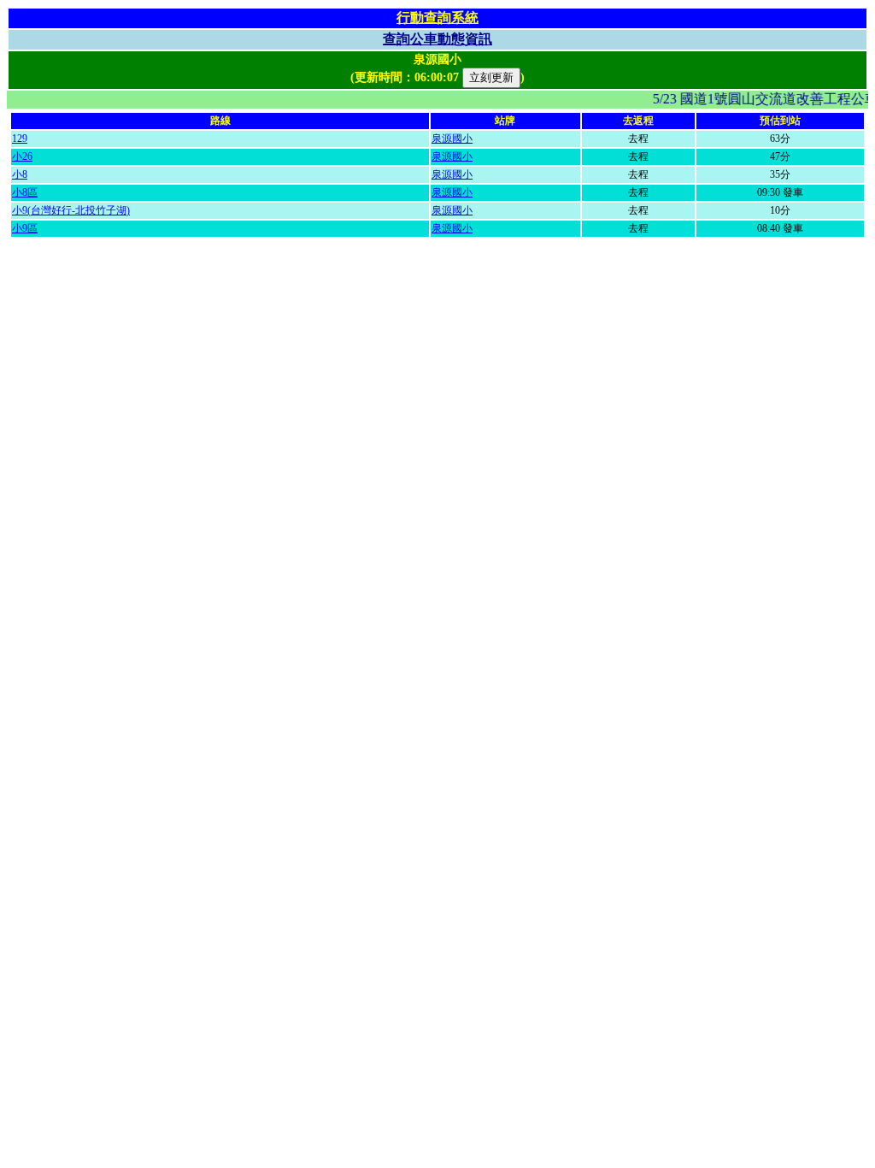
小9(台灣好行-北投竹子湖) (71, 210)
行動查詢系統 (437, 17)
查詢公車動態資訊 (437, 39)
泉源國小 (452, 139)
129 (19, 139)
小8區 (25, 192)
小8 (19, 174)
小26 (22, 156)
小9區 (25, 228)
